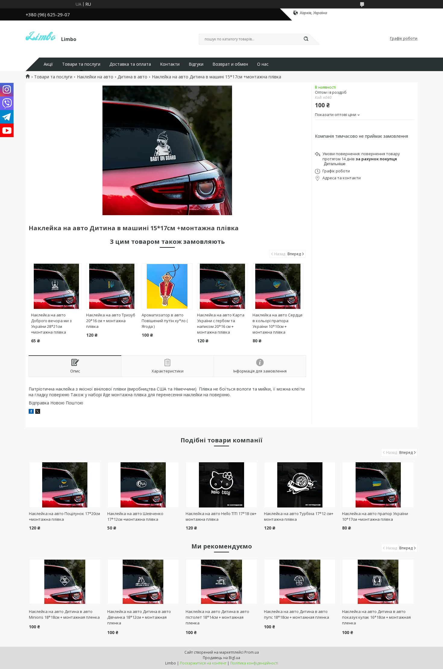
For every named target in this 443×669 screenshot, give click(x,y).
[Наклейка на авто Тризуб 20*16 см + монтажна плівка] (111, 286)
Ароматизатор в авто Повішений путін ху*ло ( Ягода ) (165, 320)
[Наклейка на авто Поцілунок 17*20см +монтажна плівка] (65, 485)
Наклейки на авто (95, 77)
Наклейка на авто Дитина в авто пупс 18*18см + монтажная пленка (296, 614)
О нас (263, 64)
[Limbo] (41, 39)
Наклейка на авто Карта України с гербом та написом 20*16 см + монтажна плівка (220, 323)
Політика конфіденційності (254, 663)
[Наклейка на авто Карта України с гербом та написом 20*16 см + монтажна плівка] (222, 286)
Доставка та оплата (130, 64)
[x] (37, 412)
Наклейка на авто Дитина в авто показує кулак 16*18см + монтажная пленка (376, 617)
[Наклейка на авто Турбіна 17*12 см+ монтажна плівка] (300, 485)
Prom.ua (251, 652)
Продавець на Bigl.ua (221, 657)
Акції (48, 64)
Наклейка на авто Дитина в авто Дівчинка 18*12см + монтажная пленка (139, 617)
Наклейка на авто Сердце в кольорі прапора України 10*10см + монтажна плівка (278, 323)
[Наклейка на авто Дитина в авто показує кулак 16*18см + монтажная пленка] (378, 581)
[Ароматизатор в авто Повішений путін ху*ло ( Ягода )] (167, 286)
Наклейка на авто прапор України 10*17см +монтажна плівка (375, 516)
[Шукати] (306, 39)
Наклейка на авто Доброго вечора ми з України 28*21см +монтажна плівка (51, 323)
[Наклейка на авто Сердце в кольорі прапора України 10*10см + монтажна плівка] (278, 286)
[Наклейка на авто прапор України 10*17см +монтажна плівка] (378, 485)
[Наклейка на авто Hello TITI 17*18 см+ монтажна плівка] (222, 485)
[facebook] (31, 412)
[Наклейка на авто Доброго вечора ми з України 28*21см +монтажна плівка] (56, 286)
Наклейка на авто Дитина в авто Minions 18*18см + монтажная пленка (64, 614)
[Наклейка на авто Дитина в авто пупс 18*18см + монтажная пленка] (300, 581)
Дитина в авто (132, 77)
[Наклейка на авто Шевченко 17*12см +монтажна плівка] (143, 485)
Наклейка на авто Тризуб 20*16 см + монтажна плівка (110, 320)
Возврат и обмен (230, 64)
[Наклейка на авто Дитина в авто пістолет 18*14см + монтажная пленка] (222, 581)
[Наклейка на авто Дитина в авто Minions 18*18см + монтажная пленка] (65, 581)
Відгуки (196, 64)
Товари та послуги (81, 64)
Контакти (170, 64)
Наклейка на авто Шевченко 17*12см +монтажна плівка (135, 516)
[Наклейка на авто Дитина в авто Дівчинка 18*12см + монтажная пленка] (143, 581)
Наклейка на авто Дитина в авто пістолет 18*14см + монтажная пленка (217, 617)
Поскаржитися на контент (203, 663)
